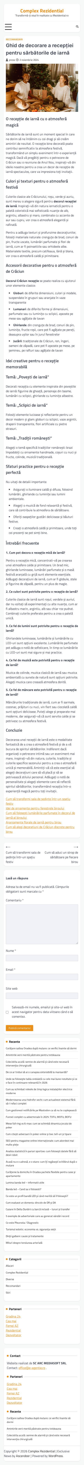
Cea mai (11, 1321)
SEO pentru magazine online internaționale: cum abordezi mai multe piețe (40, 1142)
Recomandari (14, 39)
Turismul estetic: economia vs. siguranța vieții (31, 1229)
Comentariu (15, 900)
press (12, 60)
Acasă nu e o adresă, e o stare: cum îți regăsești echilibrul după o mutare (41, 1163)
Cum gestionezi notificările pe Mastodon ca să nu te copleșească (41, 1110)
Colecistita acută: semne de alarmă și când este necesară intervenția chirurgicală (37, 1063)
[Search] (77, 27)
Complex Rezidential (42, 10)
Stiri (8, 1293)
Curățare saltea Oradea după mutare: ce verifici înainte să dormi (41, 1048)
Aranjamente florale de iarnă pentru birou (33, 822)
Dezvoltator (13, 1335)
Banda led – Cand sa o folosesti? (23, 1189)
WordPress (55, 1456)
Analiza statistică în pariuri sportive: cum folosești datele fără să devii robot (41, 1153)
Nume (11, 950)
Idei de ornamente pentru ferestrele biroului (35, 808)
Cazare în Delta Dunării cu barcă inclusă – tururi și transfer (38, 1209)
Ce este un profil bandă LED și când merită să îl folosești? (37, 1196)
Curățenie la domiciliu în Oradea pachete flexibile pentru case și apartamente (40, 1174)
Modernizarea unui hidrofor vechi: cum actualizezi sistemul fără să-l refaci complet (40, 1101)
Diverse (10, 1279)
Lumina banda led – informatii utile (25, 1182)
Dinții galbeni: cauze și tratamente (25, 1236)
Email (10, 969)
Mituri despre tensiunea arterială (24, 1243)
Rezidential (13, 1330)
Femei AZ (12, 1325)
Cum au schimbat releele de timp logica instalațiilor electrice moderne (39, 1091)
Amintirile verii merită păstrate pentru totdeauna (33, 1055)
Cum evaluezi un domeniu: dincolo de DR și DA (31, 1202)
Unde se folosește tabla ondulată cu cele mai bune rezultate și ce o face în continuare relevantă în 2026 (41, 1080)
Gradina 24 (13, 1316)
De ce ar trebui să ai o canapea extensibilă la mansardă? (37, 1072)
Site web (11, 988)
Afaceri (10, 1266)
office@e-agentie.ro (32, 1367)
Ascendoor (23, 1456)
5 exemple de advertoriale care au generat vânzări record (37, 1216)
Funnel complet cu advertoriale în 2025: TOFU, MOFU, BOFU (38, 1117)
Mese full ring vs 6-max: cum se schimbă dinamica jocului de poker (39, 1125)
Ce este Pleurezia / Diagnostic (22, 1223)
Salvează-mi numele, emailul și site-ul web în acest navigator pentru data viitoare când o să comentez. (42, 1012)
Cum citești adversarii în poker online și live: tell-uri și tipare (38, 1134)
